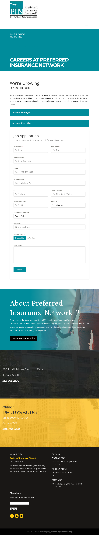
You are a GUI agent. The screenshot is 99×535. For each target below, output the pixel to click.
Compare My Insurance (19, 46)
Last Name (55, 146)
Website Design (41, 532)
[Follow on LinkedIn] (17, 516)
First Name (18, 146)
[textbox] (66, 205)
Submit (19, 269)
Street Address (19, 179)
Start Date (17, 223)
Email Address (19, 157)
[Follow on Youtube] (21, 516)
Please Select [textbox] (20, 216)
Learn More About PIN (23, 338)
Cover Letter (18, 245)
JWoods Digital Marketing (61, 532)
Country (54, 201)
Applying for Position (21, 212)
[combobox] (68, 205)
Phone (16, 168)
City (15, 190)
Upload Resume (19, 234)
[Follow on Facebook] (12, 516)
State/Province (56, 190)
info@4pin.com (17, 34)
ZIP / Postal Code (20, 201)
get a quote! (34, 46)
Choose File (19, 238)
